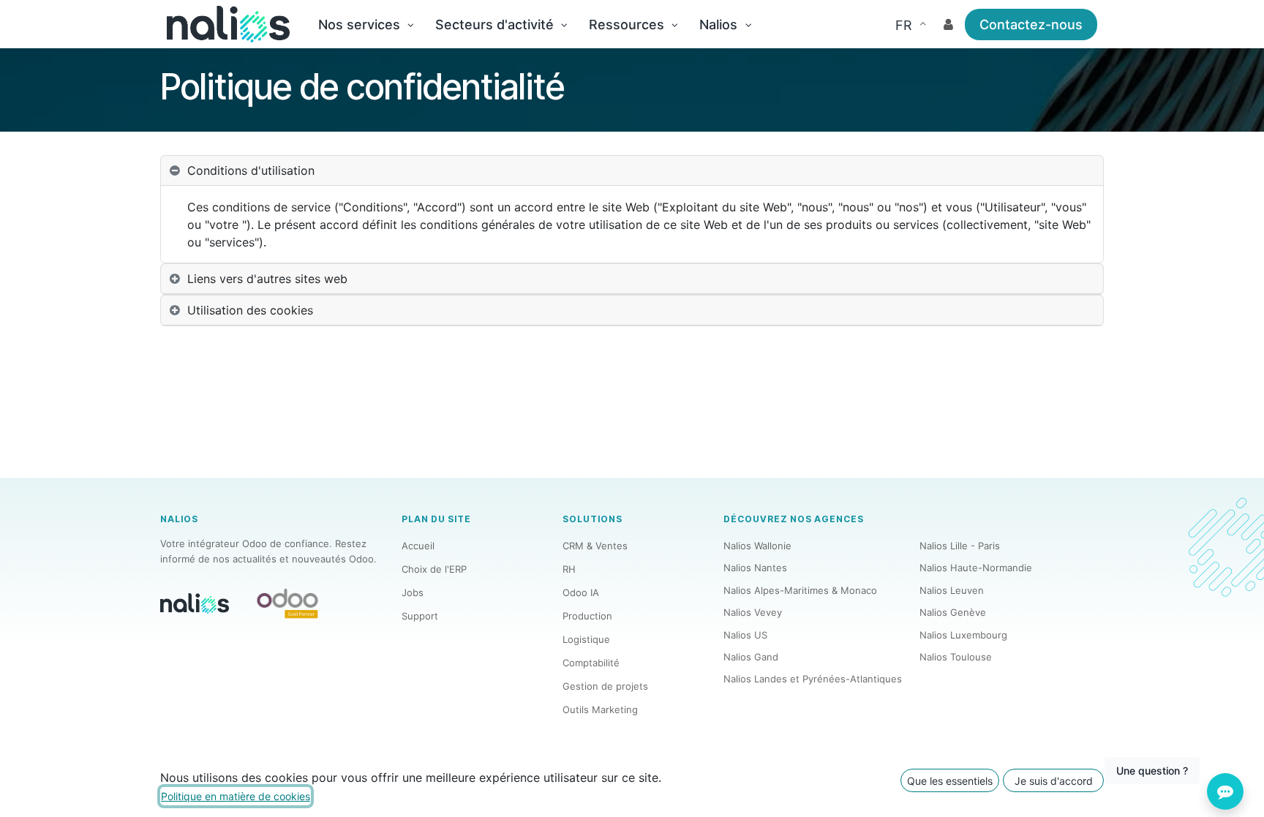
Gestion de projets (605, 686)
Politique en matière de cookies (235, 796)
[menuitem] (365, 24)
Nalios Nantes (755, 567)
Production (587, 616)
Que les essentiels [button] (950, 781)
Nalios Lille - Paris (959, 545)
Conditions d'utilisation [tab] (251, 170)
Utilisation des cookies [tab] (250, 310)
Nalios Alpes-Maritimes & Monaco (800, 590)
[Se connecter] (948, 24)
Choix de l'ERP (434, 569)
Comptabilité (591, 663)
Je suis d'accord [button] (1054, 781)
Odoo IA (581, 592)
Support (420, 616)
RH (569, 569)
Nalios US (745, 635)
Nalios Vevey (752, 612)
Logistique (586, 639)
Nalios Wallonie (757, 545)
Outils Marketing (600, 709)
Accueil (418, 545)
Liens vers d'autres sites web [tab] (267, 278)
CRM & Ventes (595, 545)
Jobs (413, 592)
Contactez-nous (1031, 24)
